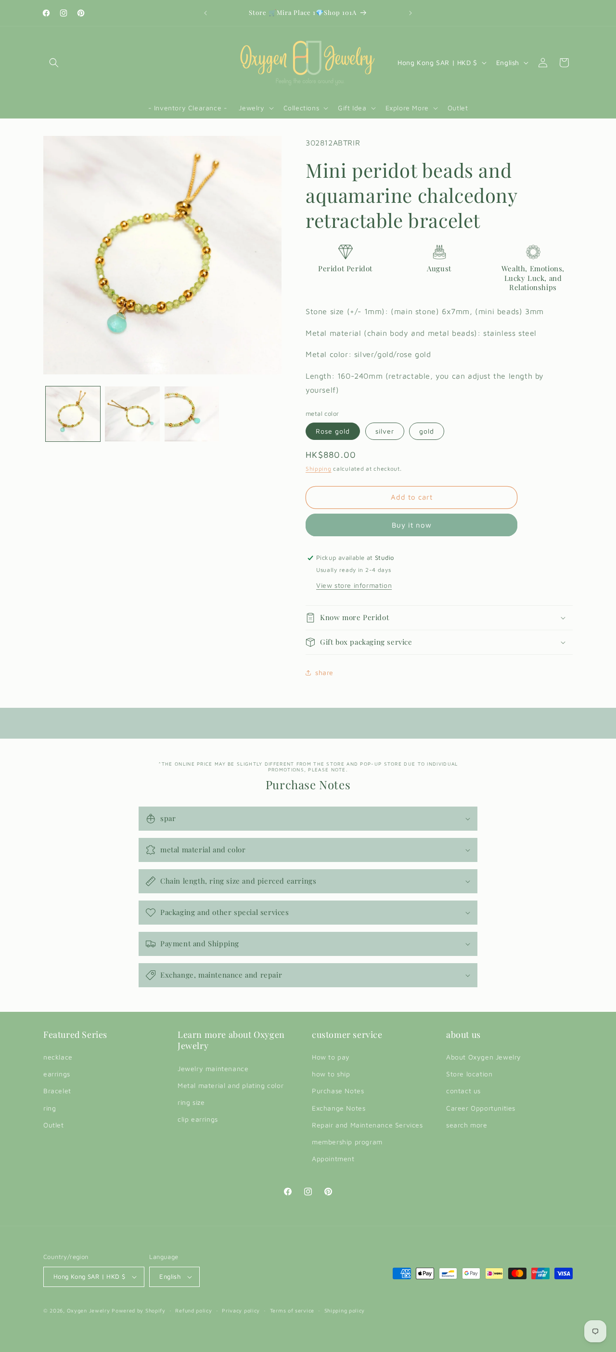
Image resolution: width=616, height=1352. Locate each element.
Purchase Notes (338, 1091)
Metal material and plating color (230, 1085)
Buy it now (412, 525)
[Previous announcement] (205, 13)
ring (49, 1108)
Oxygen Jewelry (88, 1310)
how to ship (331, 1074)
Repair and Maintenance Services (367, 1125)
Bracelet (57, 1091)
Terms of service (292, 1310)
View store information (354, 585)
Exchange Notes (338, 1108)
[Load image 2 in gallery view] (132, 413)
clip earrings (198, 1119)
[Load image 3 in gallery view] (192, 413)
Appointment (333, 1158)
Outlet (53, 1125)
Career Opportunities (480, 1108)
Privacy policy (241, 1310)
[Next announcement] (410, 13)
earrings (56, 1074)
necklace (58, 1057)
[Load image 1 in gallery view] (73, 413)
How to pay (331, 1057)
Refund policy (193, 1310)
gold (426, 431)
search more (467, 1125)
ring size (191, 1102)
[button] (53, 62)
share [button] (324, 672)
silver (384, 431)
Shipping (319, 468)
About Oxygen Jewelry (483, 1057)
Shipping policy (344, 1310)
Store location (469, 1074)
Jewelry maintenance (213, 1068)
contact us (463, 1091)
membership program (347, 1142)
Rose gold (333, 431)
